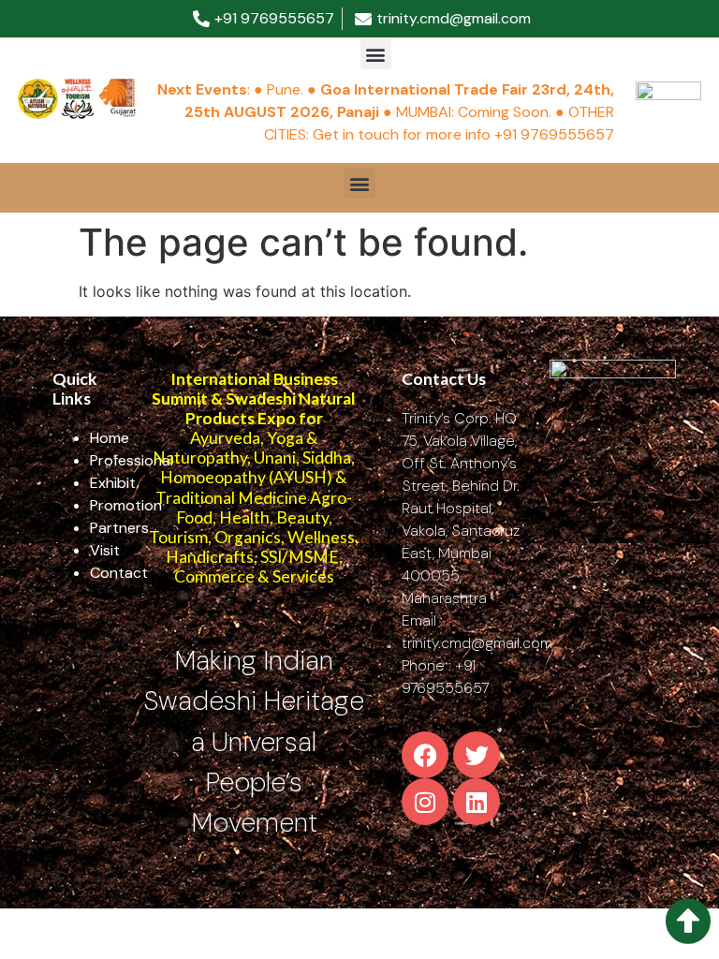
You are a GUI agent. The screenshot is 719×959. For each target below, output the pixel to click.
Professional (131, 460)
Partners (119, 528)
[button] (375, 53)
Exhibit (113, 483)
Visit (105, 550)
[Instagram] (425, 801)
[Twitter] (476, 754)
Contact (119, 573)
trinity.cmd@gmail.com (477, 643)
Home (109, 438)
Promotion (126, 505)
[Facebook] (425, 754)
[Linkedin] (476, 801)
